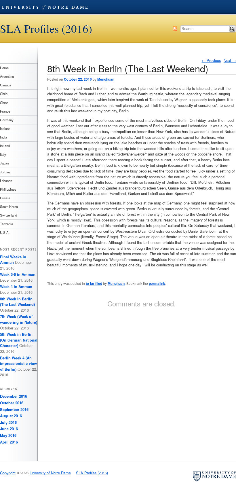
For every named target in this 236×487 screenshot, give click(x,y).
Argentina (7, 76)
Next (230, 60)
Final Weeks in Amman (13, 259)
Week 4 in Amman (16, 286)
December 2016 (13, 396)
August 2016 (11, 415)
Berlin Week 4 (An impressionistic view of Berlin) (18, 363)
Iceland (5, 128)
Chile (3, 93)
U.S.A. (4, 232)
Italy (3, 154)
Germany (7, 120)
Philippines (8, 189)
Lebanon (6, 180)
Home (4, 67)
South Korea (9, 206)
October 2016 (11, 402)
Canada (5, 85)
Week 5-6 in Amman (17, 274)
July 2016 (8, 422)
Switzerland (8, 215)
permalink (157, 283)
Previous (211, 60)
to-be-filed (94, 283)
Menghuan (105, 79)
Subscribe (175, 28)
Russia (5, 198)
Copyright (8, 472)
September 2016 (14, 409)
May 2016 (8, 435)
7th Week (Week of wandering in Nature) (18, 319)
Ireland (5, 145)
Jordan (5, 172)
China (4, 102)
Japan (4, 163)
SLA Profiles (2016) (46, 28)
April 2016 (9, 442)
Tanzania (6, 223)
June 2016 (9, 428)
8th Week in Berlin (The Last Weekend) (17, 301)
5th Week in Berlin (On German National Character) (18, 339)
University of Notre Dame (44, 7)
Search (232, 29)
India (3, 137)
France (5, 111)
